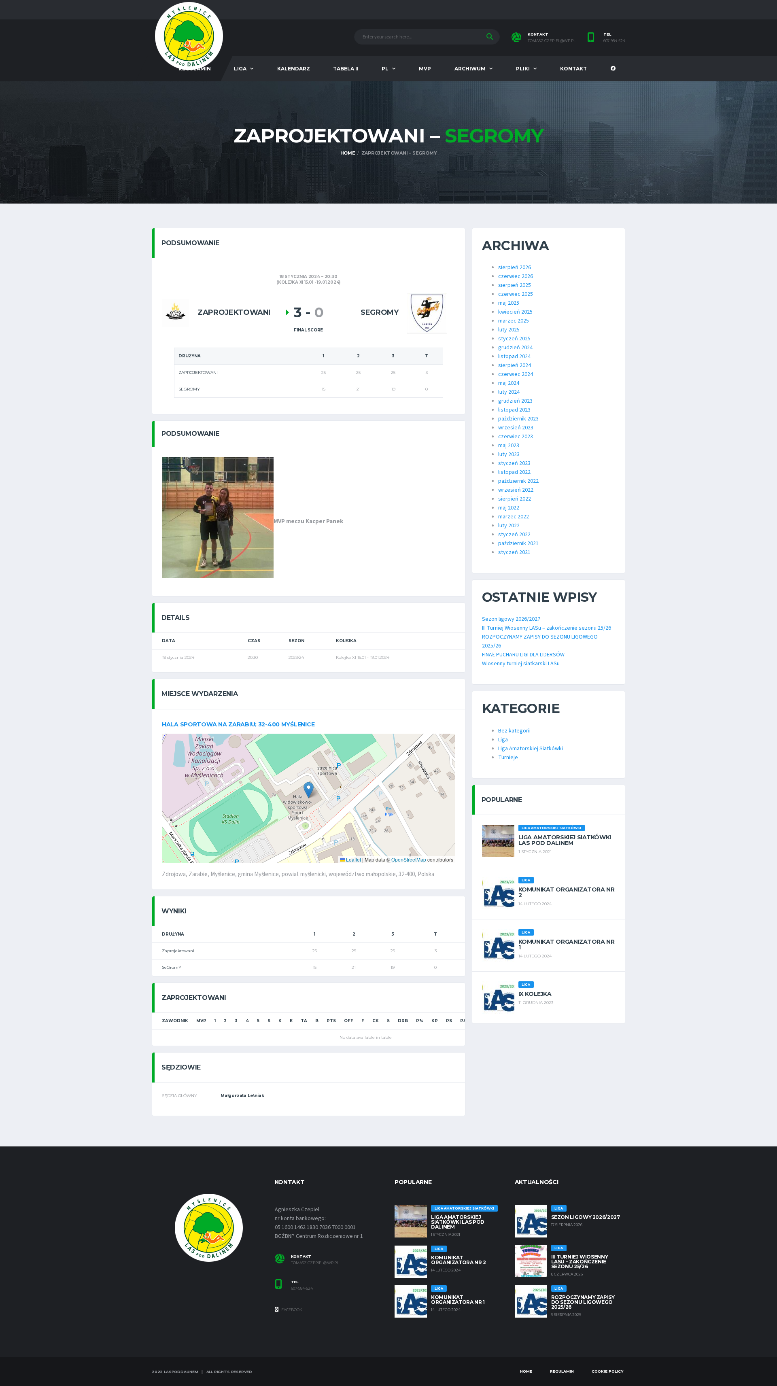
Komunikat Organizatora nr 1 (566, 944)
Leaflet (353, 859)
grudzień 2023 (515, 401)
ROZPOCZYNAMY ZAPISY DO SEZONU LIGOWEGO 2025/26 (583, 1302)
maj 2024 (508, 383)
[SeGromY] (427, 312)
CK (375, 1020)
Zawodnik (175, 1020)
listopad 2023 (514, 410)
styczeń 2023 (514, 463)
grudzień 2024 (515, 348)
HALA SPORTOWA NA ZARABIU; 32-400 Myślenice (238, 724)
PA (463, 1020)
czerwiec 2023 (515, 437)
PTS (331, 1020)
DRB (403, 1020)
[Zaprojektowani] (175, 312)
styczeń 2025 (514, 339)
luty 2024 (509, 392)
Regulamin (562, 1371)
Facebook (291, 1309)
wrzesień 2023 (515, 428)
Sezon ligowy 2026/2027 (511, 619)
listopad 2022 (514, 472)
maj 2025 (508, 303)
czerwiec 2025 (515, 294)
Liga (503, 740)
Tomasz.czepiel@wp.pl (315, 1263)
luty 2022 (509, 526)
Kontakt (573, 69)
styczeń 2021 (514, 552)
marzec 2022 (513, 517)
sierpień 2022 (514, 499)
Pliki (523, 69)
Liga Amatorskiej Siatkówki (530, 749)
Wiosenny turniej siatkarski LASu (521, 664)
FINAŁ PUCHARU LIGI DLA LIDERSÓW (523, 655)
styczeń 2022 (514, 535)
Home (526, 1371)
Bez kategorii (514, 731)
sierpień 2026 (514, 267)
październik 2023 (518, 419)
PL (385, 69)
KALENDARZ (293, 69)
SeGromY (171, 967)
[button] (309, 790)
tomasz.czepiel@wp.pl (551, 41)
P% (419, 1020)
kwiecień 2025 (515, 312)
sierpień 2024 (514, 365)
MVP (425, 69)
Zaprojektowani (178, 950)
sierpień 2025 (514, 285)
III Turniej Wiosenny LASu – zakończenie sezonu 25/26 (546, 628)
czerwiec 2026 (515, 276)
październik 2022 (518, 481)
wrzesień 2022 (515, 490)
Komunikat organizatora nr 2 (566, 892)
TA (304, 1020)
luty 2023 (509, 454)
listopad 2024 (514, 356)
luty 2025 (509, 330)
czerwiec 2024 (515, 374)
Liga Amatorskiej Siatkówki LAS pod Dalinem (564, 840)
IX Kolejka (535, 994)
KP (434, 1020)
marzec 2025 (513, 321)
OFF (348, 1020)
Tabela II (346, 69)
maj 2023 (508, 445)
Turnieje (508, 757)
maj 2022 (508, 508)
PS (449, 1020)
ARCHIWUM (470, 69)
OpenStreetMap (408, 859)
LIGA (240, 69)
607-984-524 (614, 41)
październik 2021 (518, 543)
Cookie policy (607, 1371)
